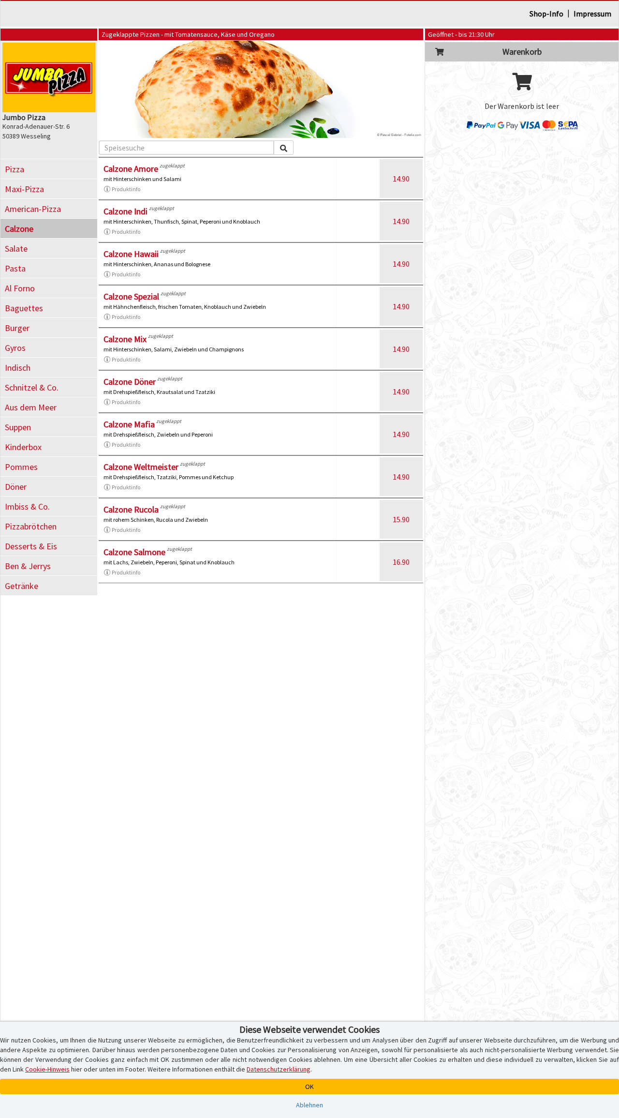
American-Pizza (33, 208)
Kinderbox (23, 447)
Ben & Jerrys (28, 566)
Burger (17, 327)
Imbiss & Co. (27, 506)
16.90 (401, 562)
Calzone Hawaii (131, 253)
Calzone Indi (125, 211)
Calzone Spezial (131, 296)
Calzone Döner (129, 381)
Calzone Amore (130, 168)
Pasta (15, 268)
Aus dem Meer (31, 407)
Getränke (21, 585)
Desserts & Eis (31, 546)
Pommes (21, 466)
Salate (16, 248)
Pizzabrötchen (31, 526)
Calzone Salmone (134, 552)
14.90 (401, 178)
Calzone (19, 228)
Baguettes (24, 308)
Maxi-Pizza (24, 189)
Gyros (15, 347)
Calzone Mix (125, 339)
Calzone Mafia (129, 424)
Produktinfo (126, 189)
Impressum (592, 13)
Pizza (14, 169)
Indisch (17, 367)
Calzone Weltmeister (140, 466)
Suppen (18, 427)
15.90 (401, 519)
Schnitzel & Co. (32, 387)
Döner (16, 486)
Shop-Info (546, 13)
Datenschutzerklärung (278, 1069)
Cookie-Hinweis (47, 1069)
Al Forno (20, 288)
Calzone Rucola (131, 509)
